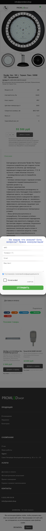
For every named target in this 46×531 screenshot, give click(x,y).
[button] (44, 239)
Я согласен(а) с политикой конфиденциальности (21, 274)
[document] (23, 265)
